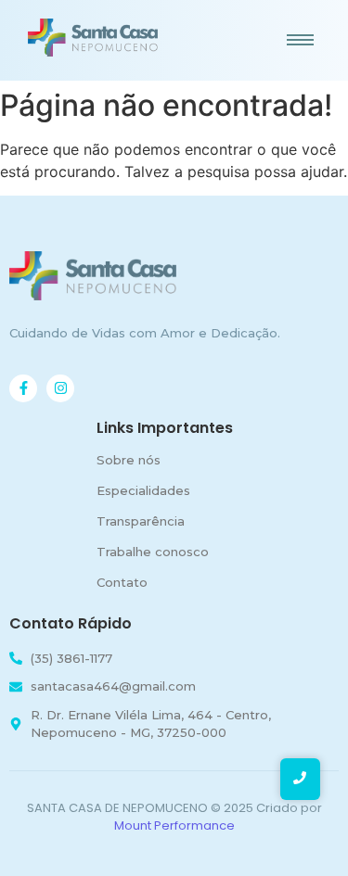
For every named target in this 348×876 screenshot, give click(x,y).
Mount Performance (174, 825)
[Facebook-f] (23, 388)
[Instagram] (60, 388)
